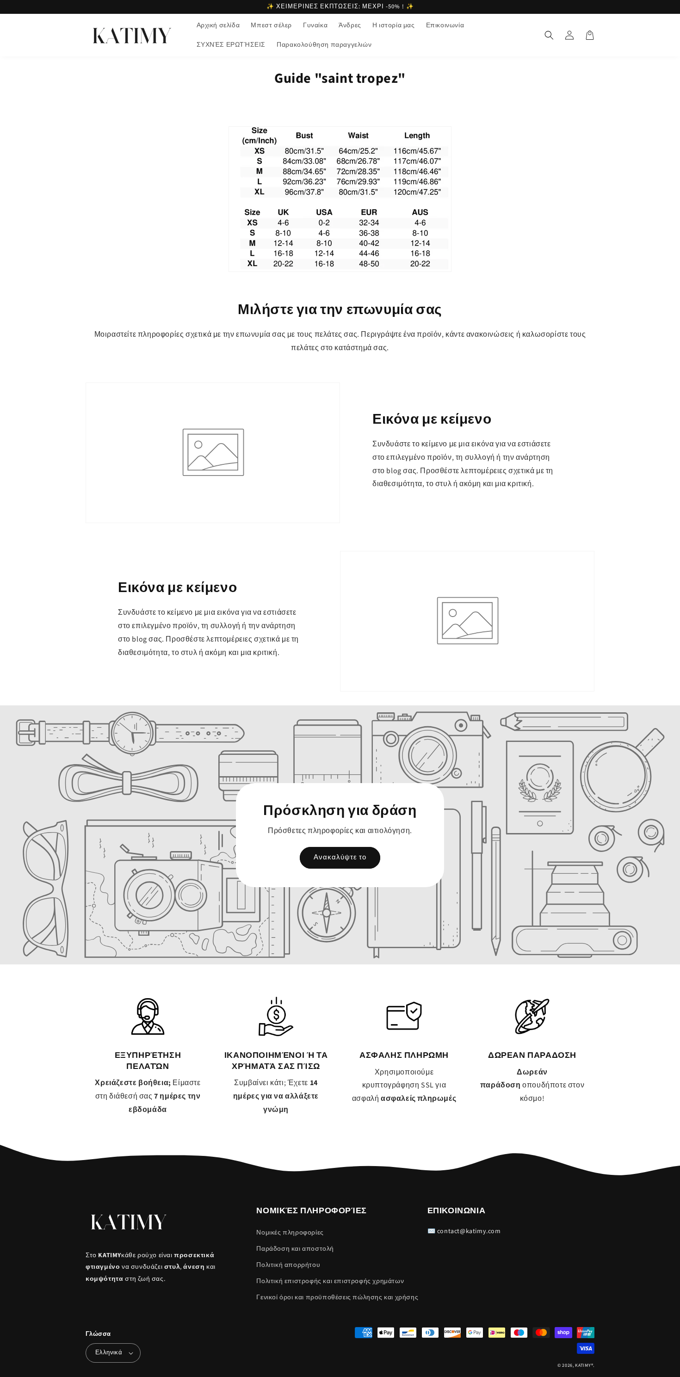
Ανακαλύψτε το (340, 857)
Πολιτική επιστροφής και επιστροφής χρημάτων (330, 1281)
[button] (549, 35)
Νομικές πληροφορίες (289, 1232)
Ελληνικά (108, 1352)
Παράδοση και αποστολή (295, 1249)
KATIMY (583, 1365)
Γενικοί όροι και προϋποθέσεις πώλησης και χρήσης (337, 1297)
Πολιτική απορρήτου (288, 1265)
